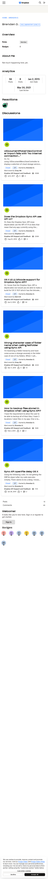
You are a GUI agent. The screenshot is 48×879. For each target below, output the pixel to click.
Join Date (34, 82)
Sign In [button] (9, 522)
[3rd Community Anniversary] (11, 533)
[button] (6, 144)
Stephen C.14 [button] (19, 234)
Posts (10, 82)
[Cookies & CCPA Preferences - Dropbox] (24, 867)
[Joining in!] (3, 543)
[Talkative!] (42, 533)
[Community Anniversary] (26, 533)
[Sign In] (44, 2)
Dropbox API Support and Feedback (17, 173)
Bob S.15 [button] (18, 297)
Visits (20, 82)
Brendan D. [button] (30, 168)
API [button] (15, 168)
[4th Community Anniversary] (3, 533)
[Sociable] (34, 533)
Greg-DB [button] (18, 171)
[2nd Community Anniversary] (19, 533)
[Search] (40, 2)
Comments (24, 505)
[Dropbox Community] (24, 2)
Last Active (24, 90)
